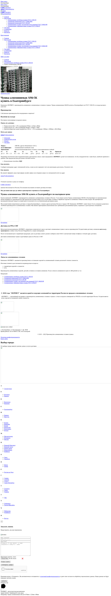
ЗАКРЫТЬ (4, 581)
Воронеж (7, 403)
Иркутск (6, 417)
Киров (6, 426)
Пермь (6, 466)
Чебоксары (7, 511)
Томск (6, 490)
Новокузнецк (8, 448)
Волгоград (7, 402)
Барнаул (6, 396)
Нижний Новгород (9, 445)
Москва (6, 439)
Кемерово (7, 424)
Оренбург (7, 459)
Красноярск (7, 429)
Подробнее (4, 222)
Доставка (7, 27)
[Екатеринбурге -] (6, 14)
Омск (5, 457)
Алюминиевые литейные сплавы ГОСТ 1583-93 (22, 20)
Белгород (7, 394)
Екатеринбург (8, 409)
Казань (6, 422)
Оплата (6, 141)
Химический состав (10, 139)
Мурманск (7, 438)
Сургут (6, 481)
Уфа (5, 497)
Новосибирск (8, 450)
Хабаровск (7, 503)
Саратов (6, 479)
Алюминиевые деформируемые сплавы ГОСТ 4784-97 (24, 26)
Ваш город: (4, 1)
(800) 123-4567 (5, 56)
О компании (7, 29)
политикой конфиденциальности (50, 576)
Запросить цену (5, 93)
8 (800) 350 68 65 (6, 184)
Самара (6, 478)
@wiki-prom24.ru (7, 9)
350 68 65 (6, 7)
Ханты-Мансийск (9, 505)
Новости (6, 31)
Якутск (6, 518)
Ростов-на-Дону (9, 472)
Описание (7, 138)
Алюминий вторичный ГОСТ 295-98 (19, 23)
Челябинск (7, 512)
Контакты (7, 32)
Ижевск (6, 415)
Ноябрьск (7, 451)
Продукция (7, 18)
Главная (6, 17)
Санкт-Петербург (9, 483)
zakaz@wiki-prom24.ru (7, 176)
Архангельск (8, 388)
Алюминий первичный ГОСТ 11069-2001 (20, 21)
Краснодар (7, 427)
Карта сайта (4, 339)
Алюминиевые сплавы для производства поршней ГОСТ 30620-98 (27, 24)
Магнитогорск (8, 436)
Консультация (5, 35)
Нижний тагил (8, 447)
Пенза (6, 465)
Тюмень (6, 492)
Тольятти (7, 488)
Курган (6, 430)
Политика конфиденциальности (10, 337)
